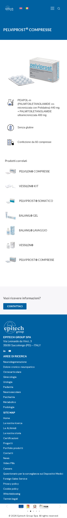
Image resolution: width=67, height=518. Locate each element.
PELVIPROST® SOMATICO (36, 201)
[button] (7, 506)
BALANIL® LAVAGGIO (33, 230)
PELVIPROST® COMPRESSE (36, 260)
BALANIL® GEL (28, 215)
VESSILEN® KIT (29, 186)
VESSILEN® (26, 245)
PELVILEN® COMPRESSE (34, 171)
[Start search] (58, 8)
